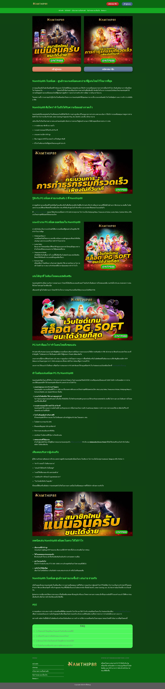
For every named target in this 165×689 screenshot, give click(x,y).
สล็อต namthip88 (76, 442)
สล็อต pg (88, 684)
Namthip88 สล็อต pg (119, 365)
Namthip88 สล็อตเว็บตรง (122, 611)
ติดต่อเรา (103, 10)
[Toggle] (34, 631)
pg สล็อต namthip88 (40, 212)
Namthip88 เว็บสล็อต (50, 90)
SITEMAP (67, 10)
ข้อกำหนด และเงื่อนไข (93, 10)
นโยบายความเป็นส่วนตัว (79, 10)
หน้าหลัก (61, 10)
